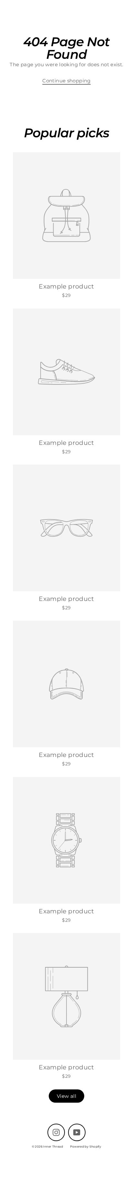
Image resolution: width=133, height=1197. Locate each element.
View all (66, 1096)
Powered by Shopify (85, 1146)
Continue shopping (66, 81)
